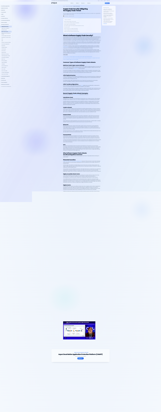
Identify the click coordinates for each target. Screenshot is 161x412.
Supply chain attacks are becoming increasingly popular (72, 161)
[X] (54, 389)
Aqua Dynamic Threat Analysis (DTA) (91, 315)
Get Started (104, 387)
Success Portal (90, 405)
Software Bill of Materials (5, 57)
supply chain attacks (76, 94)
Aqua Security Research (92, 371)
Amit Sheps (65, 342)
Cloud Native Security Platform (104, 371)
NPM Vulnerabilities (4, 60)
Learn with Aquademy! (91, 386)
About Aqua (90, 390)
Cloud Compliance (4, 82)
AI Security (3, 16)
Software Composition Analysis (6, 42)
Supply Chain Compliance (5, 28)
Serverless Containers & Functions (80, 377)
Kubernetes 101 (90, 374)
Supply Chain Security (5, 26)
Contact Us (90, 404)
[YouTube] (56, 389)
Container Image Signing (5, 72)
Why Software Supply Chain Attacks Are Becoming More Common (74, 25)
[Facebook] (62, 389)
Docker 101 (89, 377)
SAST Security (4, 50)
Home (64, 6)
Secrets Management (5, 65)
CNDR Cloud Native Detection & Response (81, 374)
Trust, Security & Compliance (92, 396)
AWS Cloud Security (91, 376)
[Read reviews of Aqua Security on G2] (62, 385)
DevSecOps (3, 78)
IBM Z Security (77, 394)
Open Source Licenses (5, 74)
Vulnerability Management (5, 76)
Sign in (99, 0)
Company (88, 3)
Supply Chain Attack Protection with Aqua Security (71, 31)
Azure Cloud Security (78, 388)
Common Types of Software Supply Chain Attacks (71, 22)
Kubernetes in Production (5, 84)
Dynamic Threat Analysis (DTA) (104, 380)
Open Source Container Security (105, 383)
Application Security (4, 8)
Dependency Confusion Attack (6, 37)
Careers (89, 393)
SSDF (2, 40)
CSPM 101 (89, 383)
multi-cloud (82, 204)
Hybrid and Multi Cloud (78, 379)
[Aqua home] (54, 3)
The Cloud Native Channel (92, 379)
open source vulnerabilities (87, 192)
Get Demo (80, 358)
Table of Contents (68, 19)
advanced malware (84, 196)
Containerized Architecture (5, 20)
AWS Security (77, 387)
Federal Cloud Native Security (79, 380)
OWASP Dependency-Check (6, 55)
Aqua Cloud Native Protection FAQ (93, 397)
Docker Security (77, 393)
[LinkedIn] (52, 389)
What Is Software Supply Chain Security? (70, 21)
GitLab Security (4, 52)
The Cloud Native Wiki (91, 373)
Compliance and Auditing (78, 376)
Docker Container (4, 22)
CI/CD (82, 85)
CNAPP (2, 14)
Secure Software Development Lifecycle (6, 33)
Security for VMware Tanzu (79, 391)
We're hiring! (108, 0)
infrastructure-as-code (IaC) (68, 204)
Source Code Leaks (4, 70)
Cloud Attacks (3, 12)
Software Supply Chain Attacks (6, 35)
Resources (82, 3)
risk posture (71, 255)
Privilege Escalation (4, 47)
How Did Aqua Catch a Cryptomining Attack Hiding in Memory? (60, 0)
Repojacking (3, 45)
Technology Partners (78, 398)
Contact (102, 0)
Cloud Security (3, 80)
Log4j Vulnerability (4, 62)
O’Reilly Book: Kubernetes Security (93, 380)
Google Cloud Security (78, 390)
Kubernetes (3, 10)
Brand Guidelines (91, 394)
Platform (72, 3)
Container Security (102, 374)
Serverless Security (102, 377)
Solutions (77, 3)
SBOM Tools (3, 59)
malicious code (65, 46)
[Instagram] (60, 389)
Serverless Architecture (5, 24)
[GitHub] (58, 389)
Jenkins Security (4, 67)
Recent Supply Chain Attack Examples (69, 24)
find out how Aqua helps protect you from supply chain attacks (80, 320)
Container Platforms (4, 18)
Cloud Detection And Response (6, 86)
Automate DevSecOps (78, 371)
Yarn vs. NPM (3, 69)
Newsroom (90, 391)
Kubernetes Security (78, 384)
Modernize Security (77, 373)
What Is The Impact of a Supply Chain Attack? (71, 28)
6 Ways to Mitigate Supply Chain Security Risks (70, 59)
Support (105, 0)
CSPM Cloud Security (103, 373)
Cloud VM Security (102, 379)
